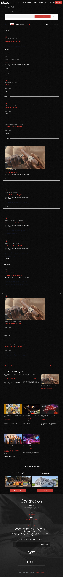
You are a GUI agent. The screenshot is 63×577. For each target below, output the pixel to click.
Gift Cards (25, 558)
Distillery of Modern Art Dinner (15, 246)
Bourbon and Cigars (11, 172)
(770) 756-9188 (31, 514)
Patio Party (8, 85)
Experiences (34, 2)
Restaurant (11, 558)
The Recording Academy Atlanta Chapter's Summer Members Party (11, 450)
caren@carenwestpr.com (31, 525)
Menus (24, 2)
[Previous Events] (5, 24)
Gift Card (29, 2)
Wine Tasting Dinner (11, 62)
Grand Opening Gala (28, 418)
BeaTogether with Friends (13, 41)
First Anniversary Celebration (31, 379)
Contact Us (51, 2)
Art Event (7, 419)
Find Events (42, 16)
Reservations (20, 2)
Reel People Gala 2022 (29, 448)
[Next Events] (8, 24)
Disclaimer (39, 568)
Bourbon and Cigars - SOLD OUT (15, 324)
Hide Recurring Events (53, 24)
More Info (17, 490)
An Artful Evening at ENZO (13, 127)
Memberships (39, 558)
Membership (41, 2)
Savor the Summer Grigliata (14, 195)
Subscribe (44, 544)
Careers (46, 2)
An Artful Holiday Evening (11, 378)
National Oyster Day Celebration (15, 223)
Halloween (44, 419)
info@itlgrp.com (31, 519)
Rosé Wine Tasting (11, 107)
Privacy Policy (24, 568)
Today (12, 24)
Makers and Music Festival (13, 346)
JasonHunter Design (39, 572)
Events (7, 11)
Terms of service (32, 568)
